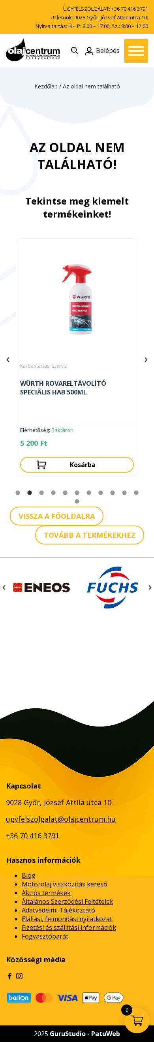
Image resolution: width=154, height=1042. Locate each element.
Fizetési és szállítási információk (69, 927)
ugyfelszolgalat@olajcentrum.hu (61, 819)
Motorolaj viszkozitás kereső (64, 884)
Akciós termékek (46, 892)
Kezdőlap (46, 86)
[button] (8, 360)
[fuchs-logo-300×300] (112, 587)
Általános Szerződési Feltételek (67, 901)
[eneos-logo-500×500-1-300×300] (41, 587)
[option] (77, 359)
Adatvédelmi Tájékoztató (58, 910)
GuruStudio (68, 1033)
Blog (29, 875)
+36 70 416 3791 (129, 8)
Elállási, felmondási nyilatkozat (67, 918)
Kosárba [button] (83, 464)
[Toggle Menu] (136, 51)
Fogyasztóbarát (45, 936)
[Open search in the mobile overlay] (75, 50)
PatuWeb (105, 1033)
